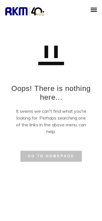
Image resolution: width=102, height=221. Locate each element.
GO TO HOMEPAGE (51, 156)
